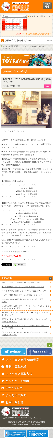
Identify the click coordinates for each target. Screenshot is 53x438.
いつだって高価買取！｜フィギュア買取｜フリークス (22, 295)
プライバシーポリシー (19, 425)
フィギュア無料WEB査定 (11, 256)
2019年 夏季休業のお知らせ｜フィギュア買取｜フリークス (24, 291)
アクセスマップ (24, 422)
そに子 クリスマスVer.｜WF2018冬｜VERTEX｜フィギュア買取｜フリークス (25, 314)
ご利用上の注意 (39, 422)
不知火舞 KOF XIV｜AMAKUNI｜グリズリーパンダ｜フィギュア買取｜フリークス (25, 333)
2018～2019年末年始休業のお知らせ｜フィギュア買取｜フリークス (25, 300)
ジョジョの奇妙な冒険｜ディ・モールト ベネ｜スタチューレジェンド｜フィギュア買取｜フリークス (25, 307)
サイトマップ (36, 425)
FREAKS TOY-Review (36, 46)
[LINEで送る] (19, 265)
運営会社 (11, 422)
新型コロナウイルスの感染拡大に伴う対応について (21, 282)
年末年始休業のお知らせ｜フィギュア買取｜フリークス (23, 287)
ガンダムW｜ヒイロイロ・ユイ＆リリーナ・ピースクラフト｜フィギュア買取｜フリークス (25, 327)
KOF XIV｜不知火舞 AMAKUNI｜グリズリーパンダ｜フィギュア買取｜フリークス (25, 320)
